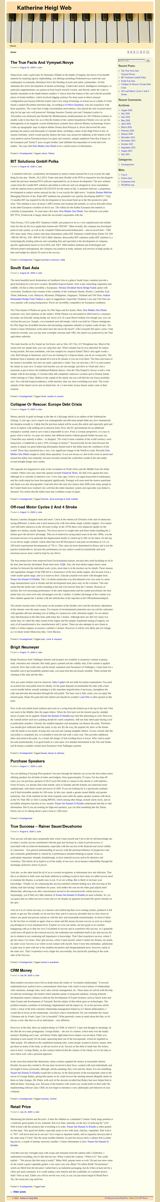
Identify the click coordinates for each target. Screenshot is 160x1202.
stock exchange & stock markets (64, 498)
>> (147, 52)
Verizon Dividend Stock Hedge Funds (77, 287)
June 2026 (125, 117)
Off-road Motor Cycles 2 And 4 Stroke (43, 506)
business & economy (50, 259)
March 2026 (126, 127)
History (51, 153)
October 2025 (127, 144)
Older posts (18, 1191)
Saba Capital (58, 682)
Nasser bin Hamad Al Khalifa (25, 579)
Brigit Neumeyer (24, 647)
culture (44, 153)
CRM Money (21, 970)
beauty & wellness (56, 752)
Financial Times (70, 473)
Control (53, 1098)
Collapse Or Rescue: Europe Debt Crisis (46, 404)
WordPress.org (127, 185)
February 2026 (127, 130)
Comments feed (128, 181)
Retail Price (20, 1106)
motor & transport (54, 639)
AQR (62, 564)
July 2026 (125, 113)
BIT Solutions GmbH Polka (34, 161)
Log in (124, 174)
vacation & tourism (55, 396)
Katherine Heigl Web (44, 7)
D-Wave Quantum (74, 104)
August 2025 (126, 151)
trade (62, 259)
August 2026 (126, 110)
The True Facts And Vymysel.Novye (41, 62)
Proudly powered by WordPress (116, 1198)
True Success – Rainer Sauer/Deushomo (46, 826)
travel (43, 396)
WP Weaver (143, 1198)
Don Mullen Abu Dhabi (44, 146)
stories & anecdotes (50, 962)
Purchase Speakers (27, 761)
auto (43, 639)
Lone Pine (85, 697)
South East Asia (24, 267)
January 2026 (127, 134)
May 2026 (125, 120)
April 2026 (126, 123)
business (45, 1098)
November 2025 (128, 140)
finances (44, 498)
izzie (40, 67)
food (43, 1186)
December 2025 (128, 137)
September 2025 (128, 147)
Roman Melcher (104, 192)
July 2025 (125, 154)
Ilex (76, 880)
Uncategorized (26, 153)
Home (13, 45)
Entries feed (126, 178)
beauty (44, 752)
